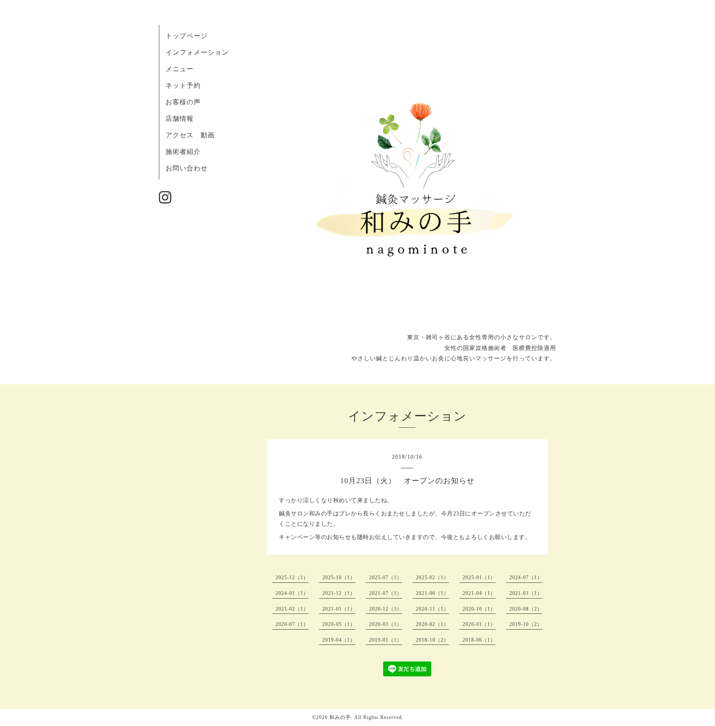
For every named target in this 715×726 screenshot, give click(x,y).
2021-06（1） (432, 593)
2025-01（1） (479, 577)
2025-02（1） (432, 577)
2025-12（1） (292, 577)
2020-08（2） (525, 609)
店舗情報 (180, 118)
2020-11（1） (432, 609)
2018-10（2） (432, 640)
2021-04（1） (479, 593)
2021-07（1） (385, 593)
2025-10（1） (338, 577)
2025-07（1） (385, 577)
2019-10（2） (525, 624)
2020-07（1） (292, 624)
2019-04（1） (338, 640)
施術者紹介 (183, 151)
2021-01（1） (338, 609)
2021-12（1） (338, 593)
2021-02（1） (292, 609)
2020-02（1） (432, 624)
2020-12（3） (385, 609)
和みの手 (340, 717)
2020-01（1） (479, 624)
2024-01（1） (292, 593)
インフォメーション (197, 52)
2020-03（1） (385, 624)
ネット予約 (183, 85)
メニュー (180, 68)
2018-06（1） (479, 640)
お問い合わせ (187, 168)
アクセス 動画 (190, 135)
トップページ (187, 35)
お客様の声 (183, 101)
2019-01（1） (385, 640)
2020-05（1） (338, 624)
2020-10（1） (479, 609)
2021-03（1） (525, 593)
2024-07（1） (525, 577)
